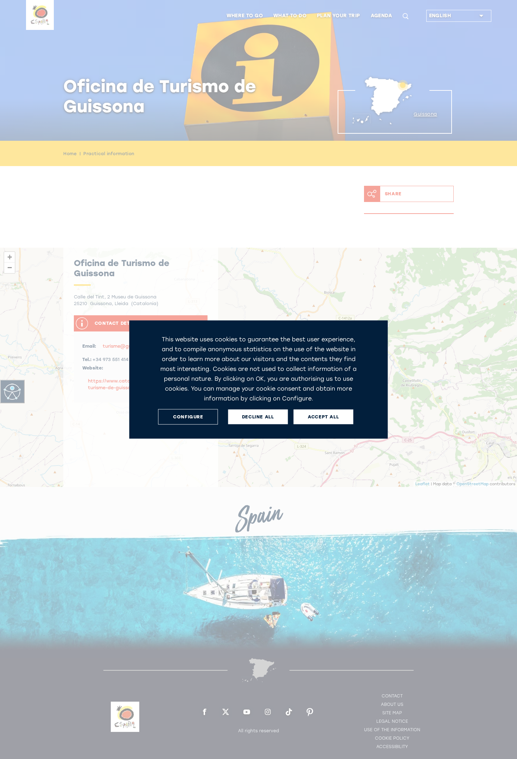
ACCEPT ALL (323, 416)
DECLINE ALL (258, 416)
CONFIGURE (188, 416)
